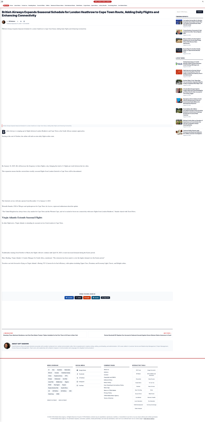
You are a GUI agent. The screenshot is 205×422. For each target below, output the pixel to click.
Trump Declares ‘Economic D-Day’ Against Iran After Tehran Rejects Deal (192, 32)
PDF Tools (138, 370)
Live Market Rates (122, 5)
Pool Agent (57, 384)
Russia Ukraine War (53, 388)
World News (79, 5)
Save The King (138, 390)
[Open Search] (203, 1)
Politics (48, 5)
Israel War (50, 382)
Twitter (79, 297)
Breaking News (32, 5)
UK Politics (55, 391)
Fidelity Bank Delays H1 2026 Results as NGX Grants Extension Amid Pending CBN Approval (192, 63)
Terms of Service (108, 398)
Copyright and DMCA (110, 377)
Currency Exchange (151, 404)
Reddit (87, 297)
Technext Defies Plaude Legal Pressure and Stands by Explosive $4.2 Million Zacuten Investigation (192, 132)
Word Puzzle (151, 379)
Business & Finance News (57, 5)
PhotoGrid (138, 379)
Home (11, 5)
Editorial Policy (108, 380)
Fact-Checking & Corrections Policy (114, 385)
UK (49, 391)
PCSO (49, 384)
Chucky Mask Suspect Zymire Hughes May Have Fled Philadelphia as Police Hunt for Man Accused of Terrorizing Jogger (193, 91)
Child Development (138, 404)
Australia (59, 369)
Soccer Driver (138, 393)
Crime (49, 375)
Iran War (65, 378)
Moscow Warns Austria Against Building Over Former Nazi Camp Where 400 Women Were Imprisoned (192, 41)
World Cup (51, 394)
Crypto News (87, 5)
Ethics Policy (107, 382)
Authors (106, 372)
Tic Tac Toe (151, 382)
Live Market (138, 397)
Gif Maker (138, 373)
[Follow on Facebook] (20, 21)
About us (106, 369)
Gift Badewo (12, 21)
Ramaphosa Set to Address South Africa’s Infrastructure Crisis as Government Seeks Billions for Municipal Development (192, 101)
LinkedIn (96, 297)
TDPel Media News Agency (102, 1)
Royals (64, 384)
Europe (50, 378)
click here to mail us (149, 418)
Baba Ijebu (67, 369)
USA (70, 391)
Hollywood (57, 378)
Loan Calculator (138, 401)
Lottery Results (103, 5)
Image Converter (152, 370)
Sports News (94, 5)
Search (199, 11)
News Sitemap (63, 400)
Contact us (24, 5)
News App (107, 387)
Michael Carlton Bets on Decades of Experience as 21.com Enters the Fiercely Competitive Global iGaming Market (193, 123)
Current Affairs (41, 5)
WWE (57, 394)
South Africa (64, 388)
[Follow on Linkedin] (24, 21)
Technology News (112, 5)
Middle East (59, 382)
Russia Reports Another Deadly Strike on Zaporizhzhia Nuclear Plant (191, 50)
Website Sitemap (52, 400)
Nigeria (67, 382)
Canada (57, 372)
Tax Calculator (151, 401)
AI (48, 369)
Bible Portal (151, 393)
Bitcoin (50, 372)
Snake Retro (138, 382)
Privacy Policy (108, 393)
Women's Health (151, 397)
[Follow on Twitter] (17, 21)
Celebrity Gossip (65, 372)
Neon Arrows (151, 386)
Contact (106, 374)
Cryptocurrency (58, 375)
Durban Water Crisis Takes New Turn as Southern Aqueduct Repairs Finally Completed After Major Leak (193, 82)
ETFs (66, 375)
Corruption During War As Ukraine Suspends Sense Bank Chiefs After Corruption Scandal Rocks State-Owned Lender (192, 23)
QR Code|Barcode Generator (151, 374)
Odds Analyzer (138, 408)
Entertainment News (70, 5)
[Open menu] (2, 1)
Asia (53, 369)
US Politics (63, 391)
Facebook (70, 297)
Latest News (17, 5)
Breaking (6, 5)
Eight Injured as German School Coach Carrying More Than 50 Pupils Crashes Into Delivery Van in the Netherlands (192, 73)
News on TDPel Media (110, 390)
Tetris (151, 390)
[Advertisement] (87, 146)
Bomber (138, 386)
